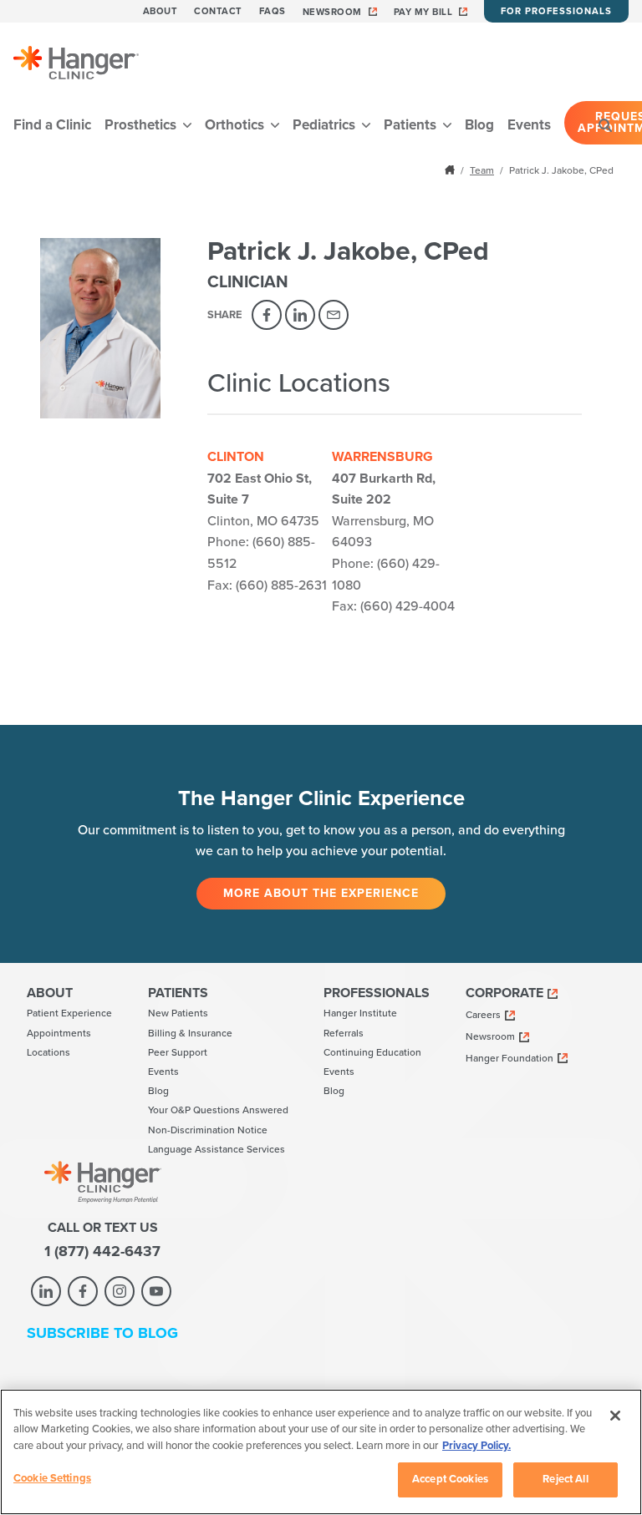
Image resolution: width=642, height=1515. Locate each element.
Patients (412, 125)
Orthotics (236, 125)
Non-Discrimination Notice (208, 1130)
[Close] (615, 1415)
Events (529, 125)
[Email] (333, 315)
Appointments (59, 1033)
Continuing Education (372, 1052)
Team (482, 170)
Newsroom (332, 12)
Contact (218, 11)
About (160, 11)
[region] (321, 1452)
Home (451, 169)
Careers (483, 1015)
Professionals (377, 993)
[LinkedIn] (300, 315)
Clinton (235, 456)
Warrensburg (382, 456)
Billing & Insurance (190, 1033)
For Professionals (556, 11)
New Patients (178, 1013)
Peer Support (177, 1052)
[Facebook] (267, 315)
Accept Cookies (450, 1479)
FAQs (272, 11)
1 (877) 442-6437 (102, 1251)
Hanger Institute (360, 1013)
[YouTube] (156, 1291)
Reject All (565, 1479)
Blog (479, 125)
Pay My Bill (423, 12)
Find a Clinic (52, 125)
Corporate (504, 993)
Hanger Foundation (509, 1058)
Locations (48, 1052)
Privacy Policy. (476, 1445)
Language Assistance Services (216, 1149)
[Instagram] (119, 1291)
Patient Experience (69, 1013)
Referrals (344, 1033)
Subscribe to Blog (102, 1333)
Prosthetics (142, 125)
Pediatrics (326, 125)
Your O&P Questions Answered (218, 1110)
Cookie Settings (52, 1478)
